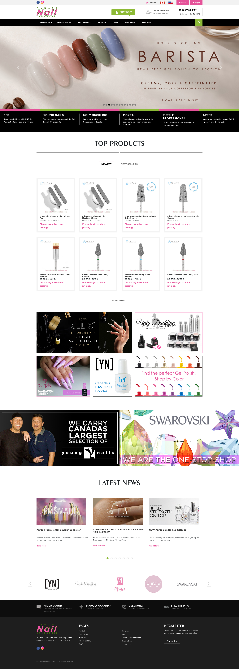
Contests (125, 631)
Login (197, 2)
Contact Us (126, 644)
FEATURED (102, 22)
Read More (41, 546)
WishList (54, 212)
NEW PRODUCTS (64, 22)
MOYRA (128, 115)
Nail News (83, 634)
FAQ (81, 644)
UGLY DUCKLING (95, 115)
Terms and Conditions (131, 638)
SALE (116, 22)
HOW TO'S (146, 22)
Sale (123, 634)
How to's (83, 637)
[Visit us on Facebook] (39, 648)
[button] (108, 558)
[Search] (198, 22)
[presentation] (30, 584)
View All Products (119, 300)
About (82, 631)
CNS (6, 115)
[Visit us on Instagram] (43, 648)
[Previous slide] (18, 67)
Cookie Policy (127, 641)
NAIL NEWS (130, 22)
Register (182, 2)
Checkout (152, 2)
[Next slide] (221, 67)
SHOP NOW (59, 441)
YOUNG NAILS (53, 115)
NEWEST (106, 164)
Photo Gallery (85, 641)
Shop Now (45, 22)
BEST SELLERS (84, 22)
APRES (207, 115)
